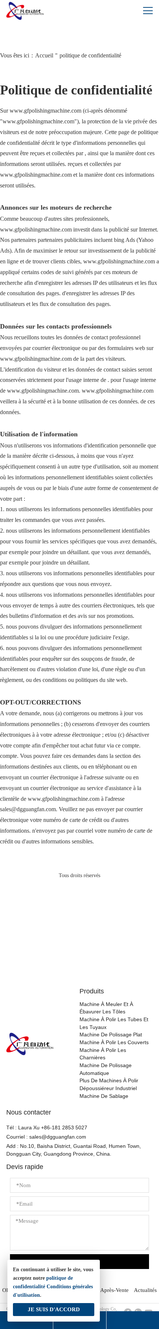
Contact (79, 956)
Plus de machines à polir (109, 1080)
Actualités (145, 1290)
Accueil (44, 55)
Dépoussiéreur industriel (108, 1088)
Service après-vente (105, 1290)
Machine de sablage (104, 1096)
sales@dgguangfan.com (57, 1137)
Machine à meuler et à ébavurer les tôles (106, 1008)
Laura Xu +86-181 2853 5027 (52, 1127)
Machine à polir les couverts (114, 1042)
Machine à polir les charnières (103, 1054)
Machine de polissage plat (111, 1034)
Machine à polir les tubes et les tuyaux (114, 1023)
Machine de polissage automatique (106, 1069)
